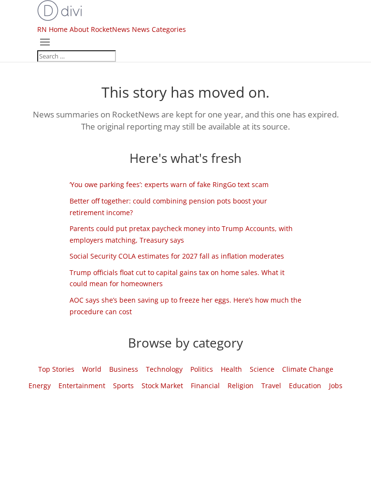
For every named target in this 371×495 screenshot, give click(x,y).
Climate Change (307, 369)
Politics (201, 369)
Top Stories (56, 369)
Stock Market (162, 385)
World (91, 369)
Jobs (335, 385)
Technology (164, 369)
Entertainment (81, 385)
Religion (241, 385)
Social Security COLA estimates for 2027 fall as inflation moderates (177, 256)
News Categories (159, 29)
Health (231, 369)
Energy (40, 385)
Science (262, 369)
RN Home (52, 29)
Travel (271, 385)
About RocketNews (100, 29)
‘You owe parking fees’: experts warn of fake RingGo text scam (169, 184)
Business (123, 369)
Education (305, 385)
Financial (205, 385)
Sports (123, 385)
